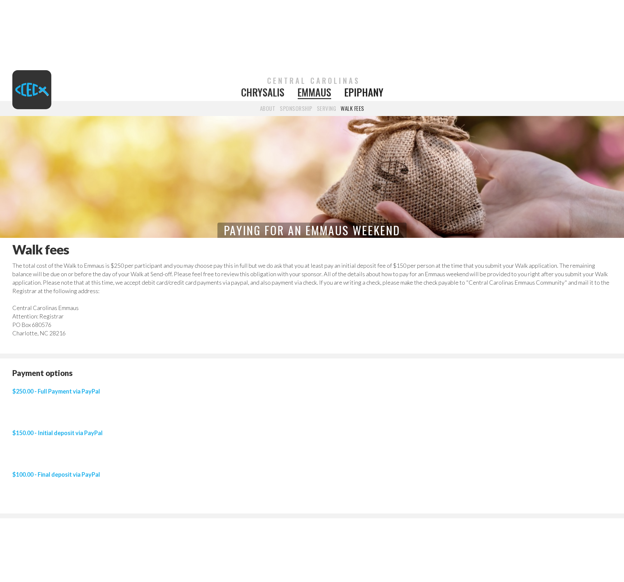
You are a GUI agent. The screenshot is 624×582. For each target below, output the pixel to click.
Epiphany (364, 92)
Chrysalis (262, 92)
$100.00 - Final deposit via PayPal (56, 474)
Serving (326, 108)
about (268, 108)
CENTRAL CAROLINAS (313, 80)
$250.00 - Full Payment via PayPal (56, 391)
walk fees (352, 108)
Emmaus (314, 92)
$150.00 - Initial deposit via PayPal (57, 432)
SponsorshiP (296, 108)
